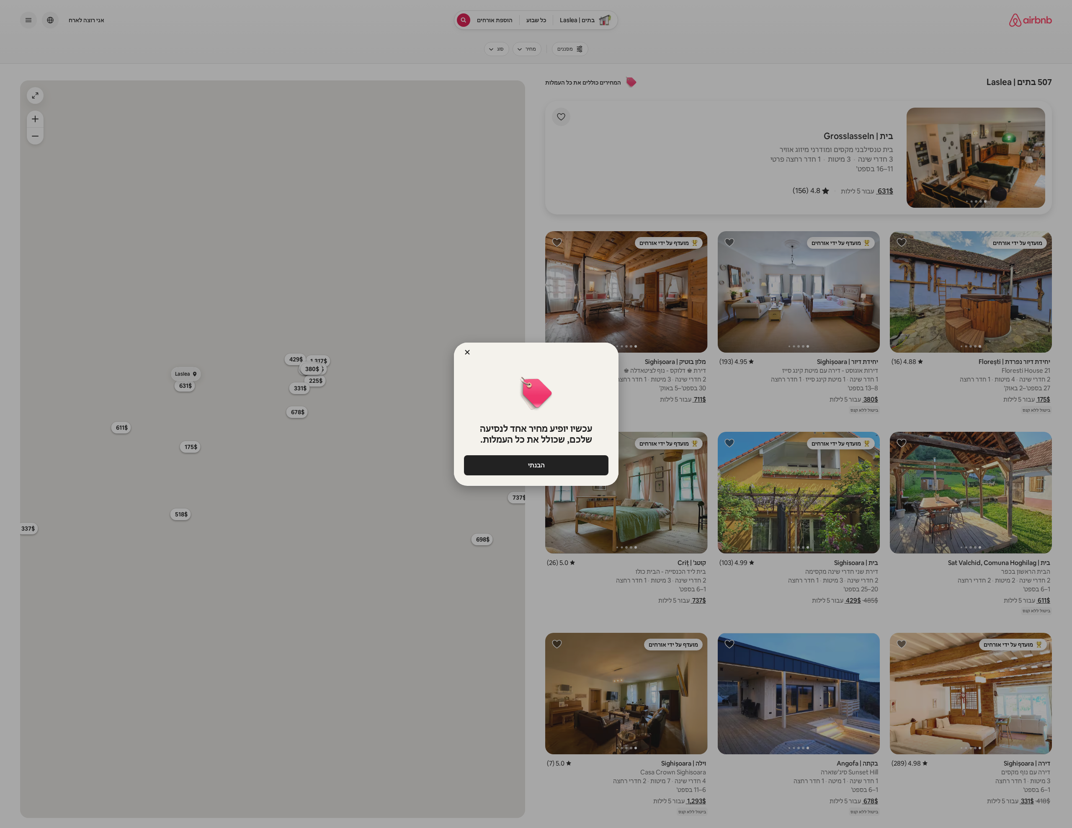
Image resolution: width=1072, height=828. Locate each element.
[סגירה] (467, 352)
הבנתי (536, 465)
